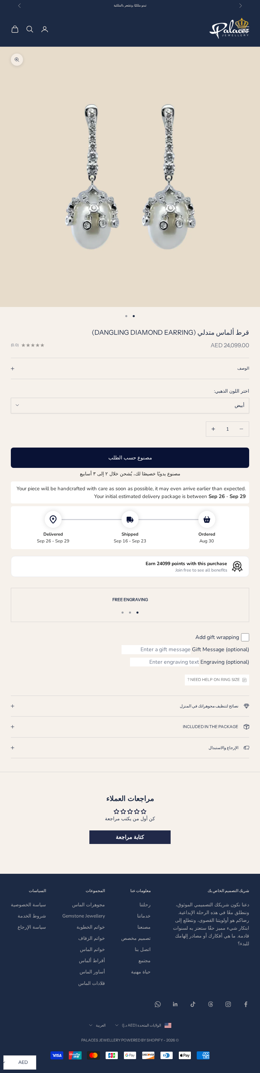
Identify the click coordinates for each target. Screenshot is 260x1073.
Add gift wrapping (217, 637)
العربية (101, 1025)
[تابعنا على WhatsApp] (157, 1004)
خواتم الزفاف (91, 938)
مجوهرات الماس (88, 905)
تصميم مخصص (136, 938)
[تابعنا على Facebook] (245, 1004)
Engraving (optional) (224, 662)
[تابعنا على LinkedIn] (175, 1004)
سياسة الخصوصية (28, 905)
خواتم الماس (92, 949)
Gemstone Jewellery (83, 916)
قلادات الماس (91, 983)
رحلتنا (145, 905)
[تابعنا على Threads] (210, 1004)
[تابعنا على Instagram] (228, 1004)
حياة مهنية (141, 972)
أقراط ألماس (92, 960)
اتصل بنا (143, 949)
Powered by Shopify (142, 1040)
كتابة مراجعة (130, 837)
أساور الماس (92, 972)
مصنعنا (144, 927)
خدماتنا (144, 916)
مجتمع (144, 960)
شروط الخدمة (32, 916)
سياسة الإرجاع (32, 927)
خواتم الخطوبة (91, 927)
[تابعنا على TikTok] (193, 1004)
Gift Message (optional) (220, 649)
